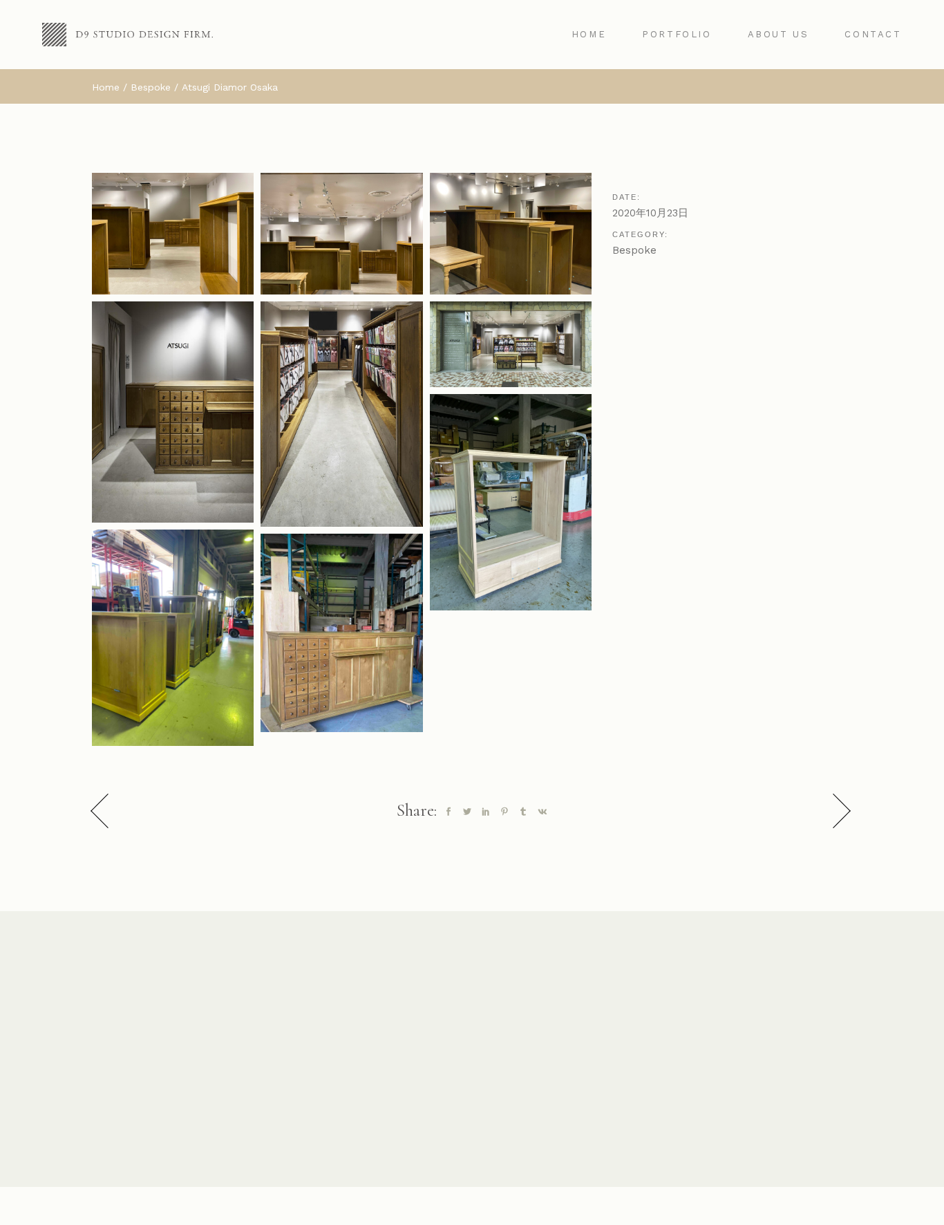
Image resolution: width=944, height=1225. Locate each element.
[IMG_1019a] (172, 233)
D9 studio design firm (546, 1206)
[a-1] (172, 412)
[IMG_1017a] (510, 233)
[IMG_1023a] (341, 233)
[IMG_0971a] (510, 502)
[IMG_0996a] (341, 632)
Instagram (472, 1128)
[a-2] (341, 414)
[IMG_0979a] (172, 638)
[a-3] (510, 344)
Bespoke (634, 250)
